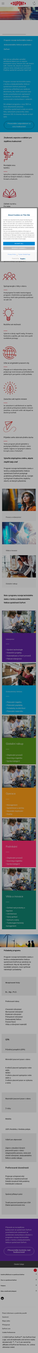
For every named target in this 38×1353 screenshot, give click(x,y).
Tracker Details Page (24, 254)
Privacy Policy (12, 254)
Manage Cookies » (19, 248)
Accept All (19, 243)
